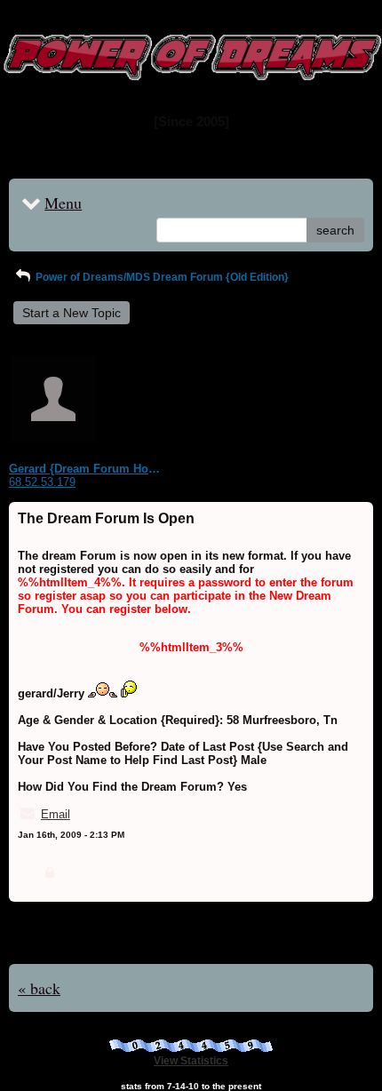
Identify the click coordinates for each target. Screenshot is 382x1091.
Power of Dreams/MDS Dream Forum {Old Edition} (161, 277)
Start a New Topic (71, 313)
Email (55, 814)
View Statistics (191, 1061)
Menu (63, 202)
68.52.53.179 (42, 482)
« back (39, 988)
